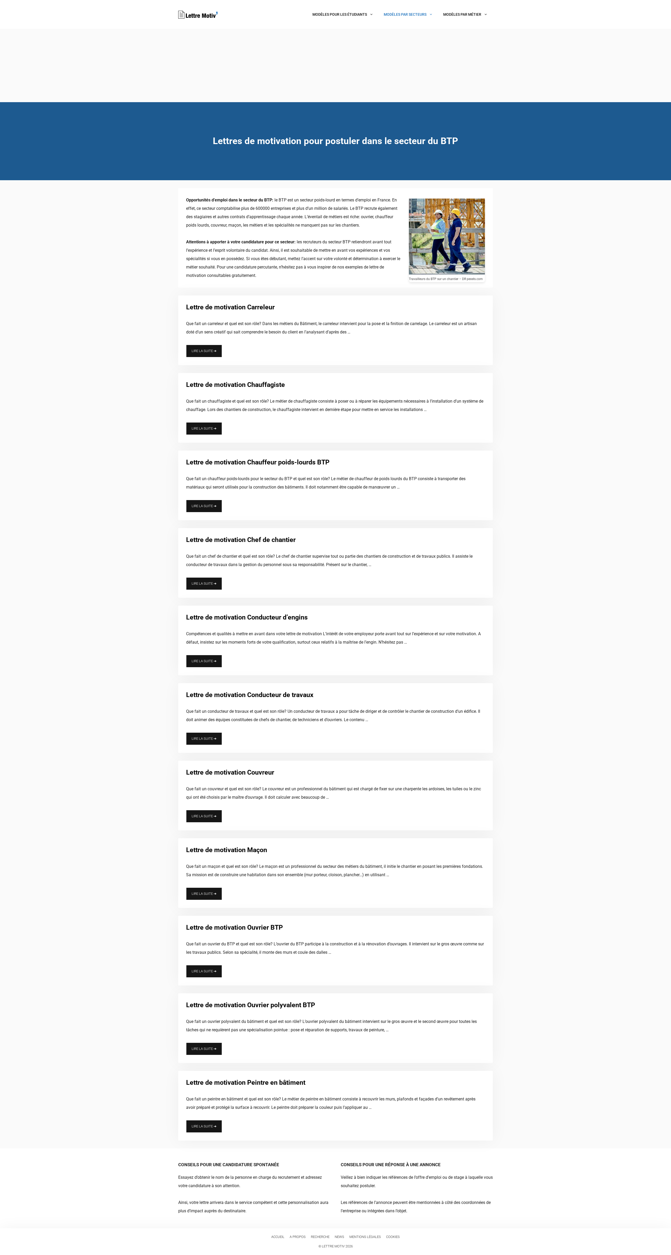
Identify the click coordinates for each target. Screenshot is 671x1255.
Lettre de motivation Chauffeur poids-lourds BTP (257, 462)
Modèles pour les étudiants (339, 14)
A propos (298, 1237)
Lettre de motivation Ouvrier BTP (234, 927)
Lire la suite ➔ (204, 351)
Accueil (277, 1237)
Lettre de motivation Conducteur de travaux (249, 695)
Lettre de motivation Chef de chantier (241, 540)
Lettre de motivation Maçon (226, 850)
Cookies (393, 1237)
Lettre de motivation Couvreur (230, 772)
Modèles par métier (462, 14)
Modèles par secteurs (405, 14)
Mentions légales (365, 1237)
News (339, 1237)
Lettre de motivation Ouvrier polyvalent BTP (250, 1005)
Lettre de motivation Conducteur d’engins (247, 617)
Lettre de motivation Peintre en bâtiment (245, 1082)
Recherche (320, 1237)
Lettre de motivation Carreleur (230, 307)
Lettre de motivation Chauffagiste (235, 384)
